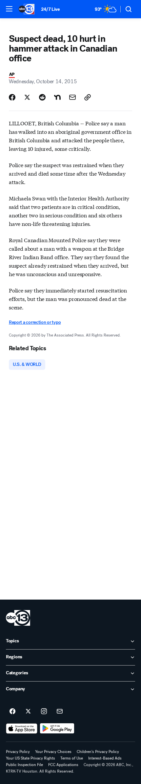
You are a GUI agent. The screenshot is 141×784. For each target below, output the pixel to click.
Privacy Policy (18, 752)
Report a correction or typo (35, 322)
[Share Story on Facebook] (12, 97)
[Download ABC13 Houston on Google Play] (57, 728)
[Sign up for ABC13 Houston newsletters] (59, 711)
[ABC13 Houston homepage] (26, 9)
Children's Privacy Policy (98, 752)
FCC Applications (63, 765)
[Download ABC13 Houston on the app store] (21, 728)
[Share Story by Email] (72, 97)
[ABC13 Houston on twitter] (28, 711)
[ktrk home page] (18, 618)
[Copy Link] (87, 97)
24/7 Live (50, 9)
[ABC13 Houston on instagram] (43, 711)
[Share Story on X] (27, 97)
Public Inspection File (24, 765)
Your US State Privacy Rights (30, 758)
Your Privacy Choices (53, 752)
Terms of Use (71, 758)
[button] (9, 8)
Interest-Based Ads (105, 758)
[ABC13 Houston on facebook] (12, 711)
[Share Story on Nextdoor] (57, 97)
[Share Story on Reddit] (42, 97)
